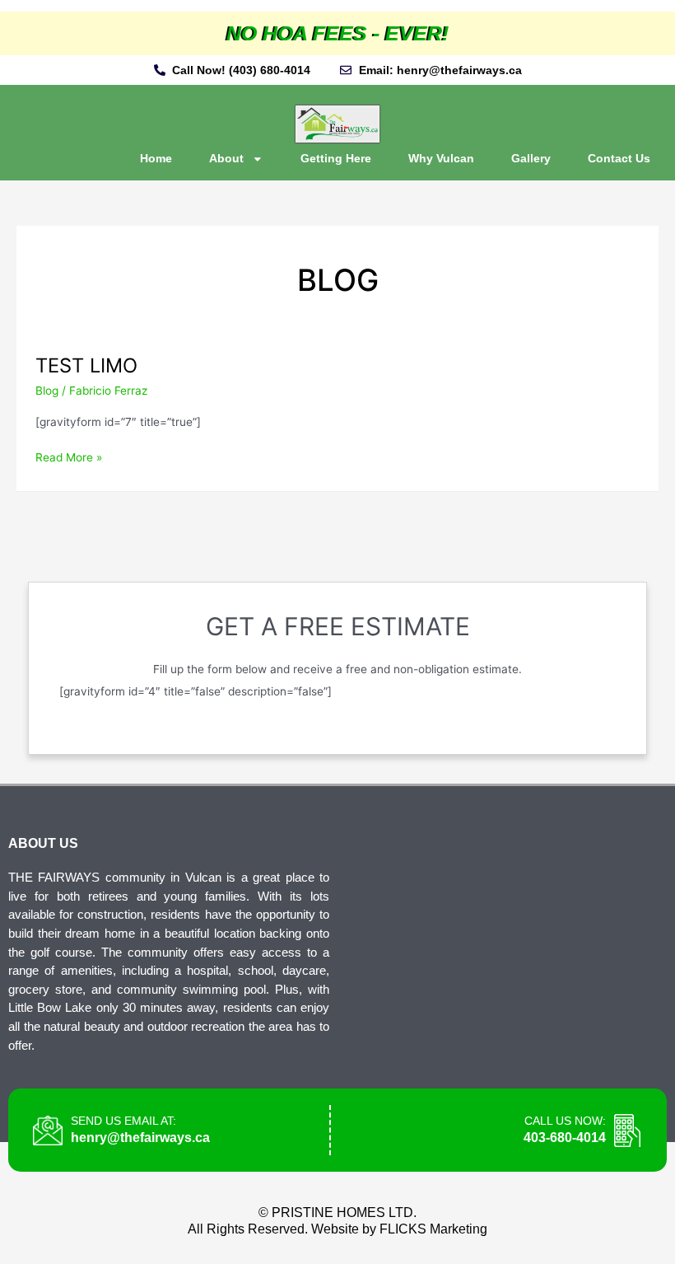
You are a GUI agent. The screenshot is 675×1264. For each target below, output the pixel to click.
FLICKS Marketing (433, 1229)
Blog (46, 390)
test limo (86, 365)
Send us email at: (123, 1120)
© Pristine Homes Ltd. (337, 1212)
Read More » (68, 456)
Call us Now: (565, 1120)
